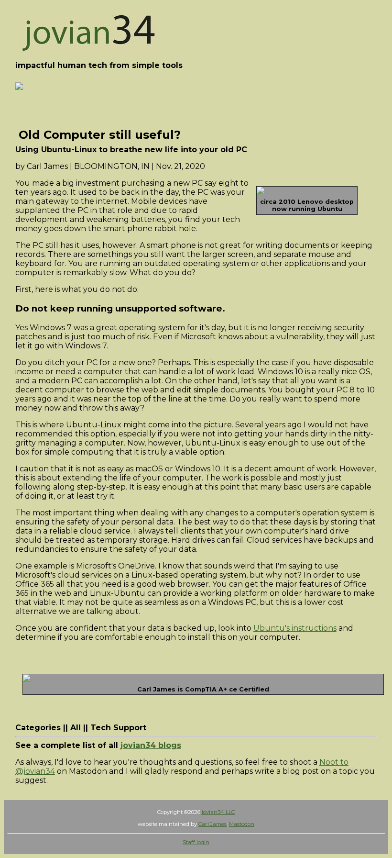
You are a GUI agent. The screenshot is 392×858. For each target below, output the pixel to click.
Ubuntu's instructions (295, 628)
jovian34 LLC (218, 812)
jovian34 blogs (150, 745)
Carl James (212, 824)
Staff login (196, 842)
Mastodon (241, 824)
